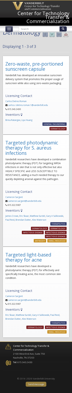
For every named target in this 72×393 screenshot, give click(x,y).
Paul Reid (10, 219)
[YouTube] (66, 34)
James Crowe (11, 215)
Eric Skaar (24, 215)
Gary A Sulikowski (54, 215)
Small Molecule (56, 240)
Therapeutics (58, 224)
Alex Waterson (39, 219)
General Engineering (54, 124)
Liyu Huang (26, 120)
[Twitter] (52, 34)
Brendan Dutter (23, 219)
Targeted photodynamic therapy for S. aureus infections (31, 147)
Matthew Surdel (37, 215)
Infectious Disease (32, 232)
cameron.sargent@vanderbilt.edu (24, 200)
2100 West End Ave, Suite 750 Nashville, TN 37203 (31, 351)
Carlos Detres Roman (16, 101)
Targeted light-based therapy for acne (28, 257)
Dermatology (58, 128)
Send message (36, 384)
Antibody (40, 240)
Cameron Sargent (14, 197)
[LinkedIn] (59, 34)
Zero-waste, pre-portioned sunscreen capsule (34, 66)
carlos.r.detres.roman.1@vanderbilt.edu (28, 105)
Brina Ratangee (12, 120)
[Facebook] (45, 34)
